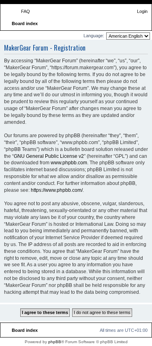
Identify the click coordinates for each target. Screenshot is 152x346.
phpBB (54, 342)
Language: (93, 35)
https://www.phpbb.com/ (57, 190)
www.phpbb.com (69, 163)
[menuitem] (22, 11)
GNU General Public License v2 (49, 156)
